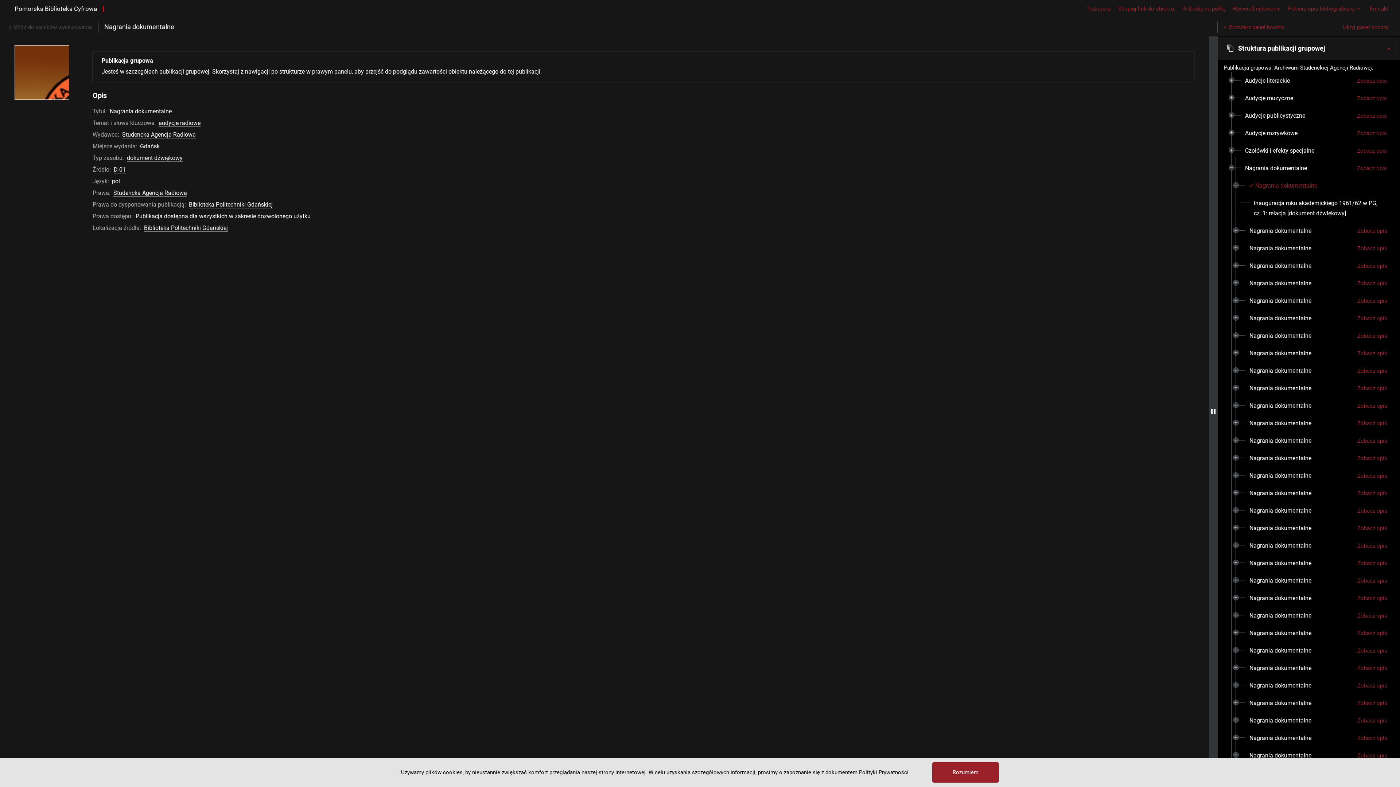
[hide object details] (1213, 411)
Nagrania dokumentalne (141, 111)
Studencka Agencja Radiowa (159, 134)
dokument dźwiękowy (155, 157)
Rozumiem (966, 772)
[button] (1309, 48)
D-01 (120, 169)
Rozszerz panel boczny (1256, 27)
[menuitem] (1267, 81)
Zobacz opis (1372, 81)
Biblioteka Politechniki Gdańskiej (231, 204)
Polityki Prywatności (884, 772)
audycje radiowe (180, 123)
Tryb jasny (1098, 8)
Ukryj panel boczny (1366, 27)
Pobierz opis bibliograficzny (1321, 8)
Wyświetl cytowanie (1257, 8)
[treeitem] (1309, 81)
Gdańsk (150, 146)
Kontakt (1379, 8)
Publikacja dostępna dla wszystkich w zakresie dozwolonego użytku (223, 216)
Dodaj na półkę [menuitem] (1207, 8)
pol (116, 181)
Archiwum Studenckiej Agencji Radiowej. (1323, 67)
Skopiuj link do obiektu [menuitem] (1146, 8)
